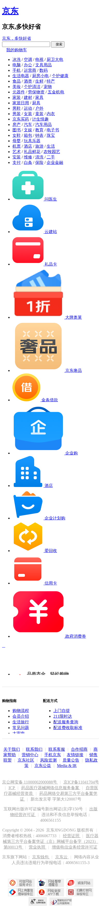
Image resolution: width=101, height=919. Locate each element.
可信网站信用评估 (21, 883)
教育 (39, 130)
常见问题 (20, 727)
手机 (16, 70)
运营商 (30, 70)
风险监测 (48, 760)
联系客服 (56, 749)
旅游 (39, 146)
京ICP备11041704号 (81, 782)
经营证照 (72, 836)
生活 (51, 146)
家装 (16, 97)
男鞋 (16, 108)
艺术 (16, 151)
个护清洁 (32, 86)
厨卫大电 (55, 59)
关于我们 (11, 749)
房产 (16, 124)
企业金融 (55, 162)
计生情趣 (40, 119)
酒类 (28, 81)
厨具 (36, 103)
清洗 (39, 157)
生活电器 (20, 76)
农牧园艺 (52, 151)
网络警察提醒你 (50, 883)
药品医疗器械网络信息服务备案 (50, 788)
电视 (39, 59)
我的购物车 (16, 50)
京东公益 (42, 765)
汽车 (28, 124)
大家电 (18, 733)
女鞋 (16, 135)
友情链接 (75, 755)
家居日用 (20, 103)
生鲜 (39, 81)
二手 (51, 157)
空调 (28, 59)
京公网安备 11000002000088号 (30, 782)
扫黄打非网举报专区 (80, 892)
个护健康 (60, 76)
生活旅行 (20, 722)
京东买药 (20, 119)
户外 (39, 108)
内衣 (51, 113)
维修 (28, 157)
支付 (16, 162)
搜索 (57, 44)
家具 (39, 97)
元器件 (18, 92)
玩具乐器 (32, 141)
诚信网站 (80, 883)
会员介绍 (20, 716)
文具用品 (43, 65)
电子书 (53, 130)
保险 (39, 162)
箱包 (28, 135)
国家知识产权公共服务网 (60, 901)
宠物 (48, 86)
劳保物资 (36, 92)
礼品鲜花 (32, 151)
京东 (10, 10)
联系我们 (34, 749)
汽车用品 (43, 124)
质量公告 (71, 760)
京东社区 (26, 760)
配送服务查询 (65, 722)
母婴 (16, 141)
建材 (28, 97)
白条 (28, 162)
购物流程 (20, 710)
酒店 (28, 146)
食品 (16, 81)
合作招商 (79, 749)
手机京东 (52, 755)
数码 (43, 70)
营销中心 (30, 755)
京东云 (62, 857)
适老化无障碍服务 (38, 901)
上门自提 (61, 710)
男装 (16, 113)
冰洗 (16, 59)
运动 (28, 108)
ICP (12, 788)
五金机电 (56, 92)
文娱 (28, 130)
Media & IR (67, 765)
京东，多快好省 (16, 38)
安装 (16, 157)
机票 (16, 146)
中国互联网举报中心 (21, 892)
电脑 (16, 65)
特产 (51, 81)
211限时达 (62, 716)
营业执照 (37, 847)
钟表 (39, 135)
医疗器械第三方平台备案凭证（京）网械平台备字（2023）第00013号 (50, 841)
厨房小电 (40, 76)
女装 (28, 113)
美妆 (16, 86)
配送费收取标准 (67, 727)
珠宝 (51, 135)
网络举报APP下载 (50, 892)
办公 (28, 65)
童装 (39, 113)
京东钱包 (41, 857)
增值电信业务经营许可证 (74, 847)
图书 (16, 130)
